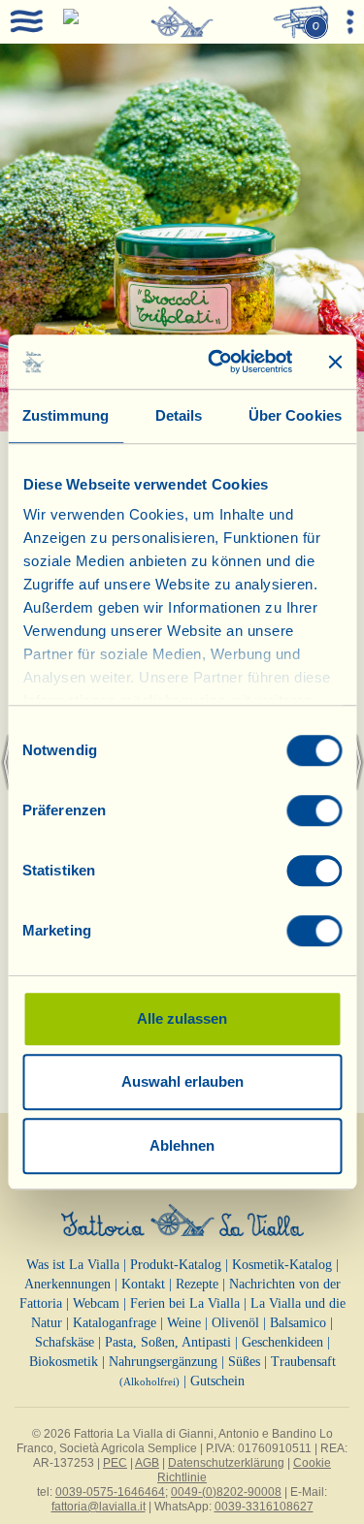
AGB (147, 1463)
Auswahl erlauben (182, 1081)
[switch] (314, 810)
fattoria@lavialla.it (98, 1506)
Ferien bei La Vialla (185, 1303)
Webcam (96, 1303)
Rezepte (197, 1284)
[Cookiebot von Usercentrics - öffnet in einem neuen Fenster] (217, 361)
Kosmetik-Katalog (282, 1264)
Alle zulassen (182, 1018)
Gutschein (217, 1381)
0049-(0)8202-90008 (226, 1492)
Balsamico (298, 1323)
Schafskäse (64, 1342)
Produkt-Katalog (175, 1264)
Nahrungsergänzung (163, 1361)
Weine (184, 1323)
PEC (115, 1463)
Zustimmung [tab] (65, 415)
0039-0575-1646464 (110, 1492)
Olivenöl (235, 1323)
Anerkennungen (67, 1284)
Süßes (244, 1361)
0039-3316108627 (264, 1506)
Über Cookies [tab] (295, 415)
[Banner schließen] (335, 361)
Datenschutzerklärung (226, 1463)
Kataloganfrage (114, 1323)
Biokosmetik (63, 1361)
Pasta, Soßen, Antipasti (168, 1342)
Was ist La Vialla (72, 1264)
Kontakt (143, 1284)
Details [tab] (179, 415)
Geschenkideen (282, 1342)
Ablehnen (182, 1145)
